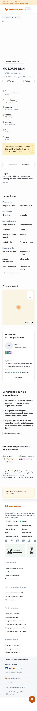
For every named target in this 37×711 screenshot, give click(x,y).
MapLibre (28, 323)
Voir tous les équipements (12, 273)
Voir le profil (18, 377)
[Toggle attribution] (32, 322)
